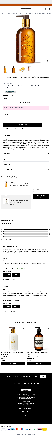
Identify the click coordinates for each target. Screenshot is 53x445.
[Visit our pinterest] (38, 383)
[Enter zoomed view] (47, 61)
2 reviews (11, 95)
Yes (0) (8, 274)
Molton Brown (18, 13)
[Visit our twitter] (28, 383)
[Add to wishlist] (46, 125)
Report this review (9, 280)
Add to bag (13, 363)
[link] (45, 8)
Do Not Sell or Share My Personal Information (26, 404)
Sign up (43, 376)
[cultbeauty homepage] (26, 8)
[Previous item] (2, 346)
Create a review (6, 239)
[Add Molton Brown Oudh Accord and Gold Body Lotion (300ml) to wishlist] (23, 329)
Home (3, 13)
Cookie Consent (26, 401)
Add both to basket (41, 196)
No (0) (17, 274)
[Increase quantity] (14, 118)
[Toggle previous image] (2, 39)
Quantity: (6, 114)
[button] (26, 92)
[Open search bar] (5, 8)
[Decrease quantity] (5, 118)
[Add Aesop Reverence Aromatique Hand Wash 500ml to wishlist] (48, 329)
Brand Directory (10, 13)
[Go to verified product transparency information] (9, 92)
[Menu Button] (2, 8)
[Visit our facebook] (25, 383)
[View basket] (49, 8)
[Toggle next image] (49, 39)
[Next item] (49, 346)
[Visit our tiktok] (35, 383)
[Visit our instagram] (31, 383)
